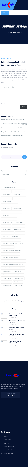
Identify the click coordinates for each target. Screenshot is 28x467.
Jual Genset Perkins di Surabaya (11, 257)
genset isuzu (17, 212)
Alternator (6, 443)
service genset (7, 282)
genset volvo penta (18, 226)
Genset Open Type (7, 222)
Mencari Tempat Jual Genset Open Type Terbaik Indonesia (15, 124)
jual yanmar (18, 271)
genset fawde (6, 212)
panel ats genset (7, 278)
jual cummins (20, 233)
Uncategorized (5, 174)
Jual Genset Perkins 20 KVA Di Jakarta (12, 250)
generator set (6, 194)
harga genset (17, 229)
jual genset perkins (8, 247)
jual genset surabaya (8, 268)
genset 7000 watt (19, 198)
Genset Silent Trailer (9, 446)
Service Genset (8, 439)
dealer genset (6, 191)
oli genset (19, 275)
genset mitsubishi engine (9, 219)
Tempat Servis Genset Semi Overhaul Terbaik (12, 119)
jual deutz (5, 236)
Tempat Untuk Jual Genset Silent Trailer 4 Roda (13, 131)
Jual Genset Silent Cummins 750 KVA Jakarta (12, 261)
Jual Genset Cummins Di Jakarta (11, 240)
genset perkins (19, 222)
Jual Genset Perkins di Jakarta (10, 254)
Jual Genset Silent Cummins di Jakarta (13, 264)
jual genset (15, 236)
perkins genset (19, 278)
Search (3, 103)
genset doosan (17, 208)
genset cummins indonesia (9, 205)
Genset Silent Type (8, 450)
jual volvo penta (7, 271)
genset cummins (7, 201)
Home (8, 32)
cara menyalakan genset (9, 187)
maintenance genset (8, 275)
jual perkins (21, 268)
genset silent (6, 226)
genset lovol (6, 215)
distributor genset (18, 191)
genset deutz (6, 208)
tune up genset (18, 285)
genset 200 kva (7, 198)
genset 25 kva (17, 194)
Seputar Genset (6, 58)
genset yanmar (7, 229)
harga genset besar (8, 233)
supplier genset (7, 285)
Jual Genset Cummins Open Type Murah (13, 243)
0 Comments (6, 87)
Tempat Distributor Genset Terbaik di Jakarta (12, 135)
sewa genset (17, 282)
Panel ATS (6, 436)
